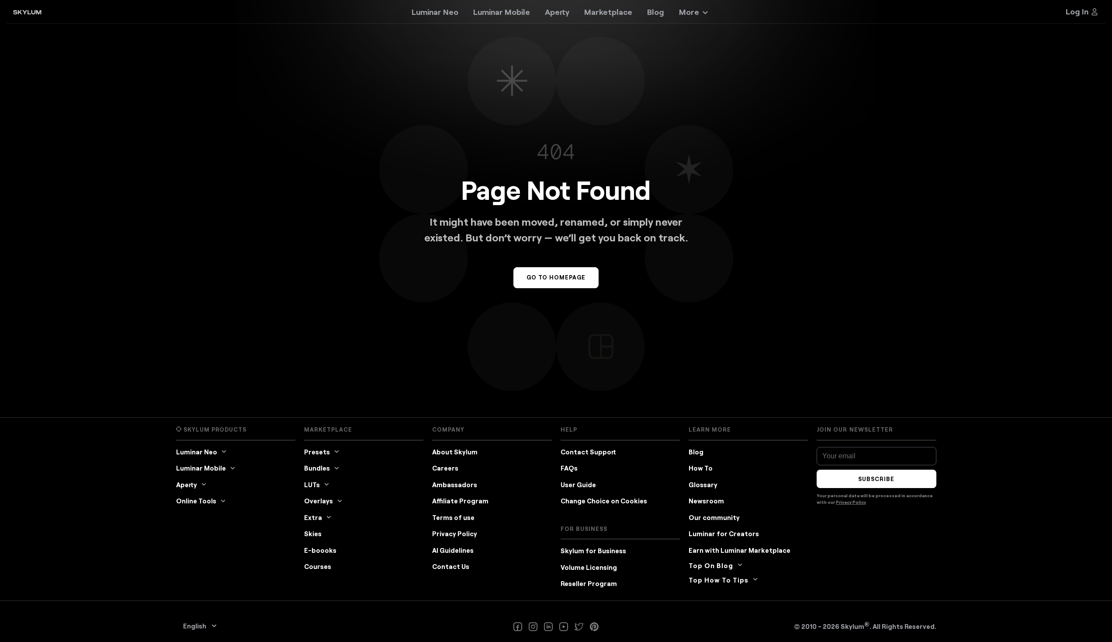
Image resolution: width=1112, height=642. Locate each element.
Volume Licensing (589, 567)
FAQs (569, 468)
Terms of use (453, 517)
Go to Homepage (556, 277)
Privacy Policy (454, 533)
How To (701, 468)
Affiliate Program (460, 501)
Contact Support (588, 452)
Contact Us (450, 566)
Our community (714, 517)
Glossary (703, 484)
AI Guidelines (453, 550)
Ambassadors (454, 484)
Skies (313, 533)
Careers (445, 468)
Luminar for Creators (724, 533)
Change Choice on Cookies (604, 501)
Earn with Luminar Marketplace (739, 550)
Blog (696, 452)
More (689, 12)
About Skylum (455, 452)
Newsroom (706, 501)
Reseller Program (589, 583)
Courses (317, 566)
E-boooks (320, 550)
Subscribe (876, 478)
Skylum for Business (593, 551)
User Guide (578, 484)
